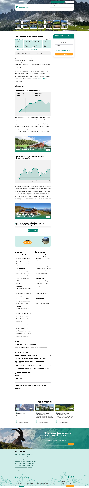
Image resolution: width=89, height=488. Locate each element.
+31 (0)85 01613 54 (70, 1)
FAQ (37, 53)
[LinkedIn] (73, 477)
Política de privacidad (42, 483)
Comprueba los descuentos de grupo (63, 50)
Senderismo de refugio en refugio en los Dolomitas (25, 461)
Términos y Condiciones (58, 483)
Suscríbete (71, 444)
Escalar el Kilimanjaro (19, 470)
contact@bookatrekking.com (58, 1)
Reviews (42, 53)
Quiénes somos (19, 483)
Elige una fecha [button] (64, 54)
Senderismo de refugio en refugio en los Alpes (24, 463)
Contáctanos (30, 483)
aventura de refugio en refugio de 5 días (31, 80)
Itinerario (24, 53)
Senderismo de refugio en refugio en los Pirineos (25, 457)
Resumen (18, 53)
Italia (16, 39)
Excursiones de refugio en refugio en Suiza (23, 467)
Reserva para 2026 (29, 49)
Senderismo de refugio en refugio (22, 459)
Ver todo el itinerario (32, 230)
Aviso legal (71, 483)
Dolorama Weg (20, 39)
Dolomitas (23, 49)
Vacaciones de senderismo (20, 469)
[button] (46, 39)
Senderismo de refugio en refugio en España (24, 456)
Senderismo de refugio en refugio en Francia (24, 454)
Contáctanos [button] (71, 486)
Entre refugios (18, 49)
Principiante (35, 49)
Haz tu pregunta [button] (27, 242)
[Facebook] (69, 477)
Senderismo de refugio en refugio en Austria (24, 465)
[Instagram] (71, 477)
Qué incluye (31, 53)
